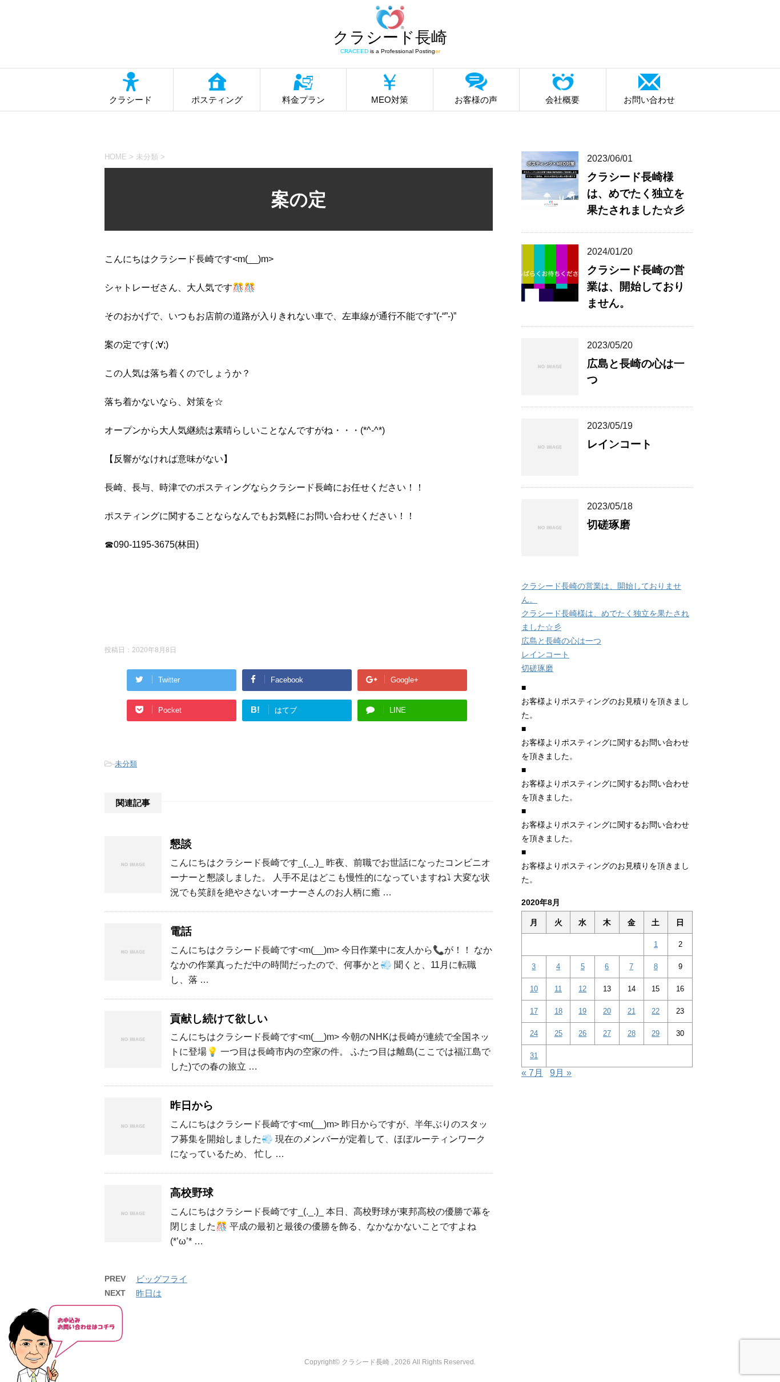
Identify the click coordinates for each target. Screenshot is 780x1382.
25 (558, 1033)
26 (582, 1033)
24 (534, 1033)
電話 (181, 931)
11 (558, 989)
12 (582, 989)
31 (534, 1055)
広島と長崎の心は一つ (561, 640)
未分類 (126, 764)
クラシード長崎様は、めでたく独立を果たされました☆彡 (636, 193)
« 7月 (532, 1073)
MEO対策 (389, 100)
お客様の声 (476, 100)
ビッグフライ (161, 1279)
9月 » (561, 1073)
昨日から (192, 1105)
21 (632, 1011)
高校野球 (192, 1193)
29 (656, 1033)
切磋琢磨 (608, 525)
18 (558, 1011)
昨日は (149, 1293)
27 (607, 1033)
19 (582, 1011)
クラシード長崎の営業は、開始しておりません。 (636, 286)
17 (534, 1011)
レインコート (619, 444)
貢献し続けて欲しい (219, 1019)
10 (534, 989)
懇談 (181, 844)
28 (632, 1033)
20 (607, 1011)
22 (656, 1011)
